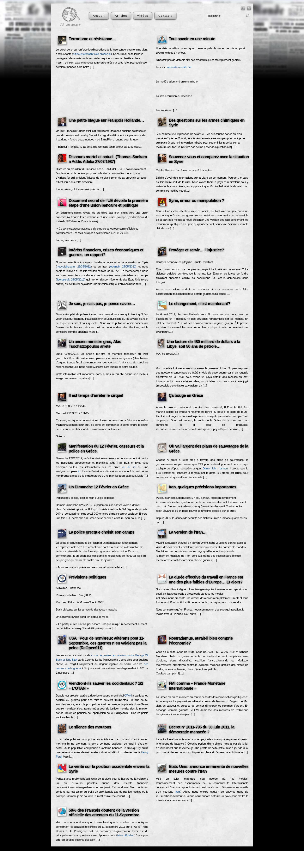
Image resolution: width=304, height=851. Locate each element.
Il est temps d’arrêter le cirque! (96, 395)
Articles (121, 15)
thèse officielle (124, 835)
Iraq (177, 791)
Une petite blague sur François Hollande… (106, 120)
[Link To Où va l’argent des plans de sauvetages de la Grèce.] (162, 448)
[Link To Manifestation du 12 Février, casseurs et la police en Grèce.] (62, 448)
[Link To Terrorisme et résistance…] (62, 41)
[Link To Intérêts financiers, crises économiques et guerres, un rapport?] (62, 252)
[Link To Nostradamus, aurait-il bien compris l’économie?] (162, 640)
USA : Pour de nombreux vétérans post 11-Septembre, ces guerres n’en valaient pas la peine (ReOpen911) (107, 643)
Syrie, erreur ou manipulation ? (196, 200)
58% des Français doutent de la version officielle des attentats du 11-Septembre (104, 812)
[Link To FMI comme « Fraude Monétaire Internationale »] (162, 685)
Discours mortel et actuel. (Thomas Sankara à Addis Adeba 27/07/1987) (108, 159)
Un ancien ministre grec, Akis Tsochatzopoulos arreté (95, 344)
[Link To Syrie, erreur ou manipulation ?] (162, 202)
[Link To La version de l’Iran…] (162, 534)
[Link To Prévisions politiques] (62, 579)
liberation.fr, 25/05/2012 (70, 279)
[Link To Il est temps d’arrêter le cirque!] (62, 397)
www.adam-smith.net (179, 67)
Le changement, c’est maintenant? (199, 303)
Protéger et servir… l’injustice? (196, 250)
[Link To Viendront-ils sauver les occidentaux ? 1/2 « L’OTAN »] (62, 685)
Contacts (165, 15)
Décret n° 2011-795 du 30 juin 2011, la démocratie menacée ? (202, 729)
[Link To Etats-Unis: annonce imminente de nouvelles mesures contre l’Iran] (162, 768)
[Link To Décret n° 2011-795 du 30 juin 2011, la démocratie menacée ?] (162, 729)
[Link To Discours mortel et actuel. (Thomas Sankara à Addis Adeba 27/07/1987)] (62, 159)
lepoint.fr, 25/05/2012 (122, 266)
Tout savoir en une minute (192, 39)
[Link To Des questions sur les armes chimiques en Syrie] (162, 122)
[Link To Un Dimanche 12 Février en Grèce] (62, 489)
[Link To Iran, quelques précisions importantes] (162, 489)
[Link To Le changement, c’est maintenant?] (162, 306)
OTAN (128, 695)
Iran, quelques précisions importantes (202, 487)
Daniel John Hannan (215, 468)
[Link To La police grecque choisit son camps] (62, 534)
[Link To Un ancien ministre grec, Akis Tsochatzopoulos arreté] (62, 343)
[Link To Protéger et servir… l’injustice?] (162, 252)
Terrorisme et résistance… (92, 39)
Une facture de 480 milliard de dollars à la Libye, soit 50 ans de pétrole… (203, 344)
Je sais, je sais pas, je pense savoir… (102, 303)
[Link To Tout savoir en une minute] (162, 40)
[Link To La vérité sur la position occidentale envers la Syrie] (62, 768)
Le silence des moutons (90, 727)
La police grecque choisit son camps (101, 532)
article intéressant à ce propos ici (92, 53)
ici (123, 467)
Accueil (99, 15)
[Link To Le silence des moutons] (62, 729)
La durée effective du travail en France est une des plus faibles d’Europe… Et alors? (206, 579)
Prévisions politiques (87, 577)
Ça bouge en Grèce (186, 395)
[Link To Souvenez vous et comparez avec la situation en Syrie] (162, 159)
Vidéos (142, 15)
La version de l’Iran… (188, 532)
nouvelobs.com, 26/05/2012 (74, 266)
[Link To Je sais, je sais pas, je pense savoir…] (62, 306)
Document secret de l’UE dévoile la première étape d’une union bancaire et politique (108, 203)
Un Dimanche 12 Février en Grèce (99, 487)
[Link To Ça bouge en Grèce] (162, 397)
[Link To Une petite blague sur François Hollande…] (62, 122)
